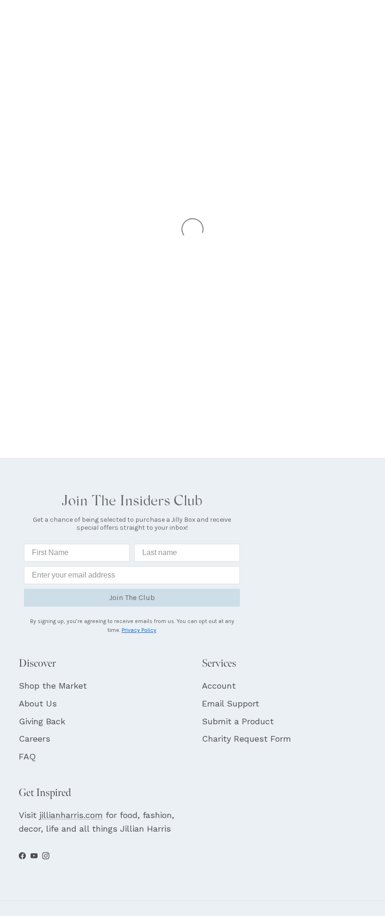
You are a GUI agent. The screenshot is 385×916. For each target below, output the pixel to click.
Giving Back (42, 721)
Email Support (230, 703)
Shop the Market (53, 686)
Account (219, 686)
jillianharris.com (71, 815)
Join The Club (132, 597)
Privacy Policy (139, 630)
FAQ (27, 756)
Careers (34, 738)
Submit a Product (238, 721)
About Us (38, 703)
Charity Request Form (246, 738)
